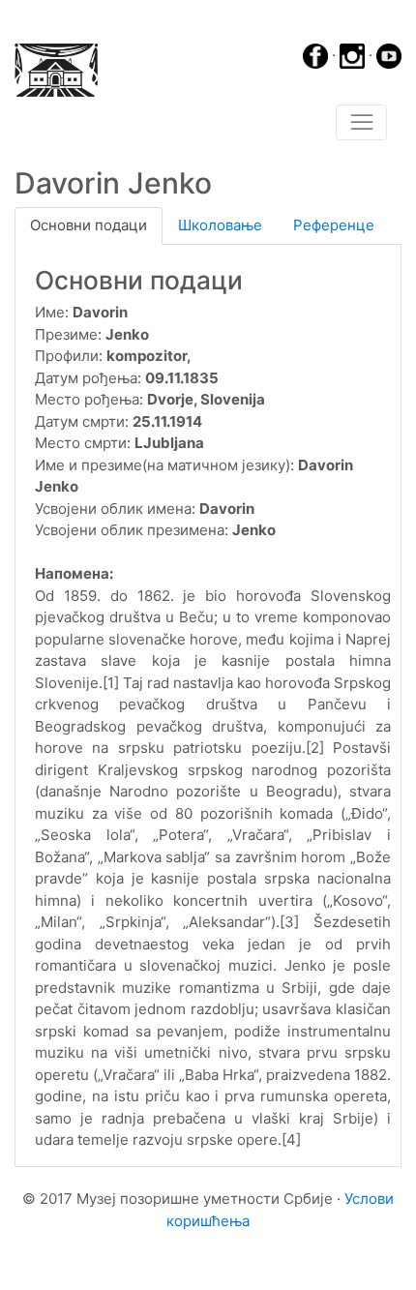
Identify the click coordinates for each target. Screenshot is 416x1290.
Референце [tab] (333, 225)
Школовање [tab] (220, 225)
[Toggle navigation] (361, 123)
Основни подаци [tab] (88, 225)
